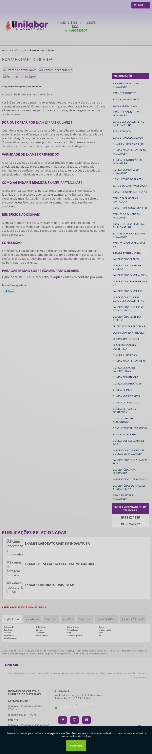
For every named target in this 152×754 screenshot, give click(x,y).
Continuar (76, 745)
